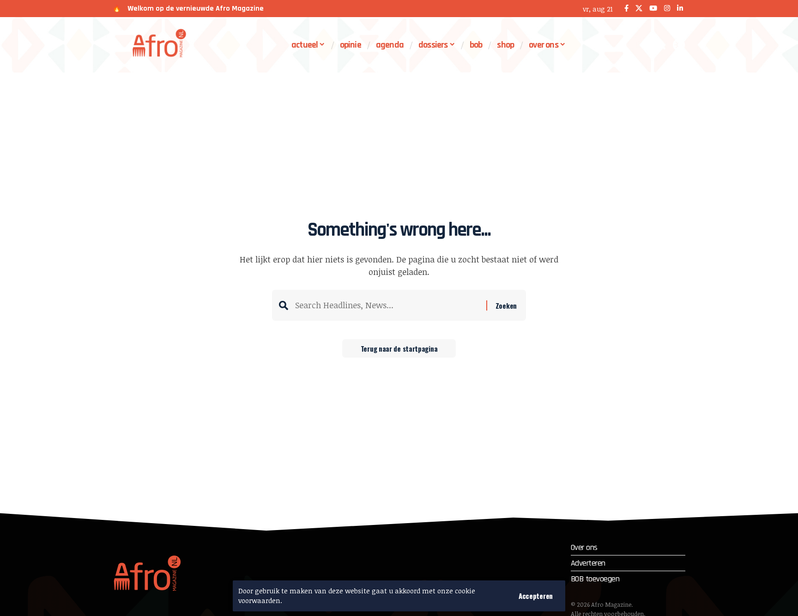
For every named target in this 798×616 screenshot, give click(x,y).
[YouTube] (653, 8)
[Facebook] (626, 8)
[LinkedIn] (680, 8)
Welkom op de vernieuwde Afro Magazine (195, 8)
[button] (536, 596)
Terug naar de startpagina (399, 348)
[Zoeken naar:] (387, 305)
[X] (639, 8)
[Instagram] (667, 8)
